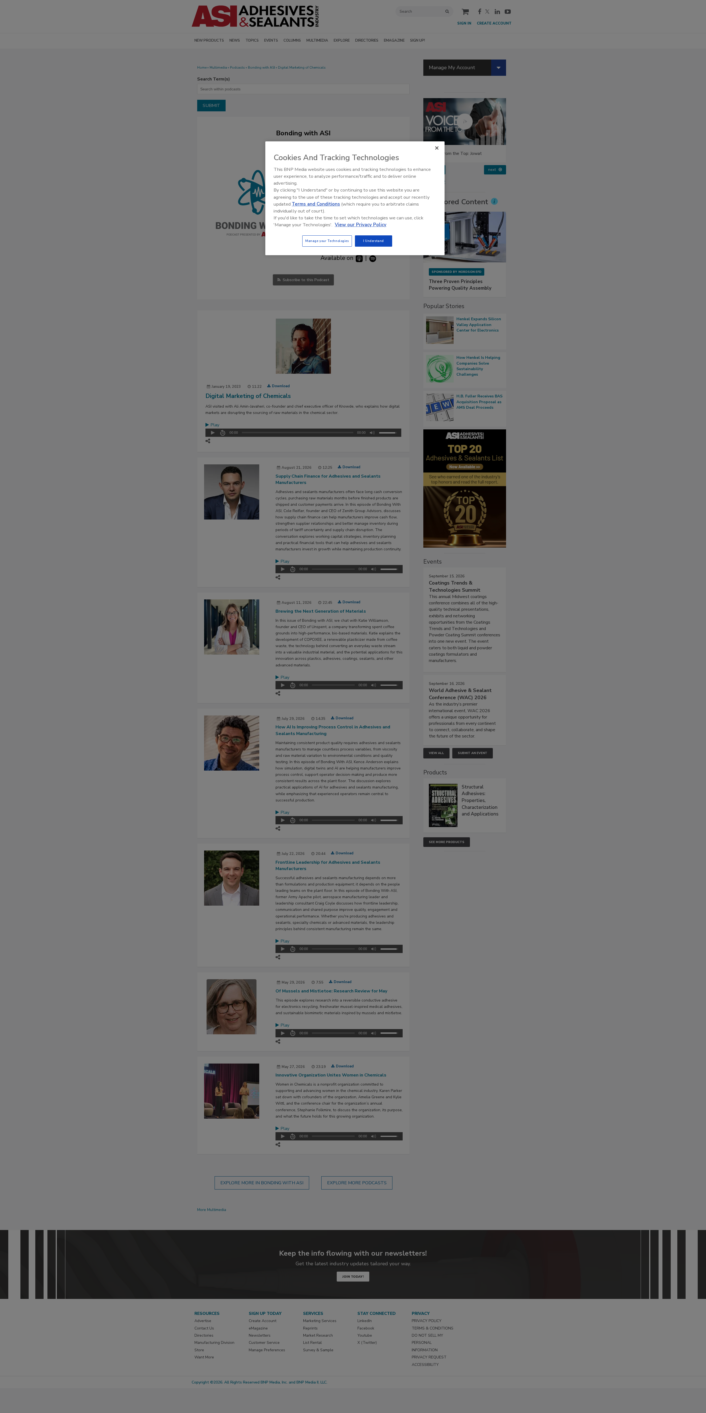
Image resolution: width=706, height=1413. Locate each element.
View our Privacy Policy (360, 225)
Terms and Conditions (316, 204)
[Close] (437, 148)
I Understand (373, 241)
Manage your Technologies (327, 241)
